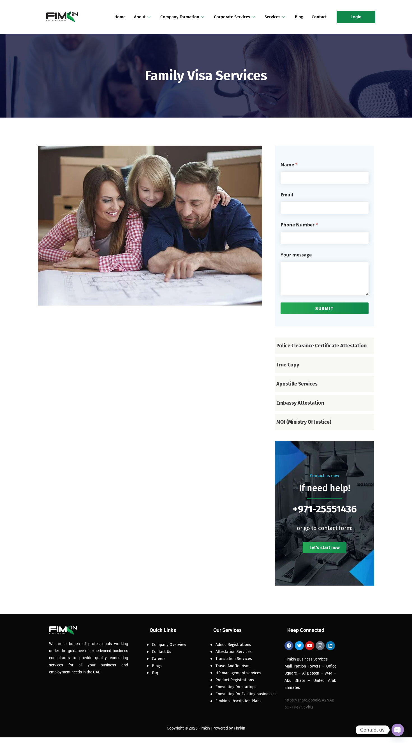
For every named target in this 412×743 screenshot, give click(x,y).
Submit (324, 308)
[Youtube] (309, 645)
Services (272, 16)
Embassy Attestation (300, 403)
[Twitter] (299, 645)
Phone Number (299, 225)
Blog (299, 16)
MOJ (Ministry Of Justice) (303, 422)
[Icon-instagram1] (320, 645)
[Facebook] (288, 645)
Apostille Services (297, 384)
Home (120, 16)
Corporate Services (232, 16)
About (140, 16)
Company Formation (179, 16)
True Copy (287, 365)
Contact (319, 16)
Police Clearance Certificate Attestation (321, 346)
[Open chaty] (398, 730)
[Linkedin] (330, 645)
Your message (296, 255)
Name (289, 165)
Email (287, 195)
